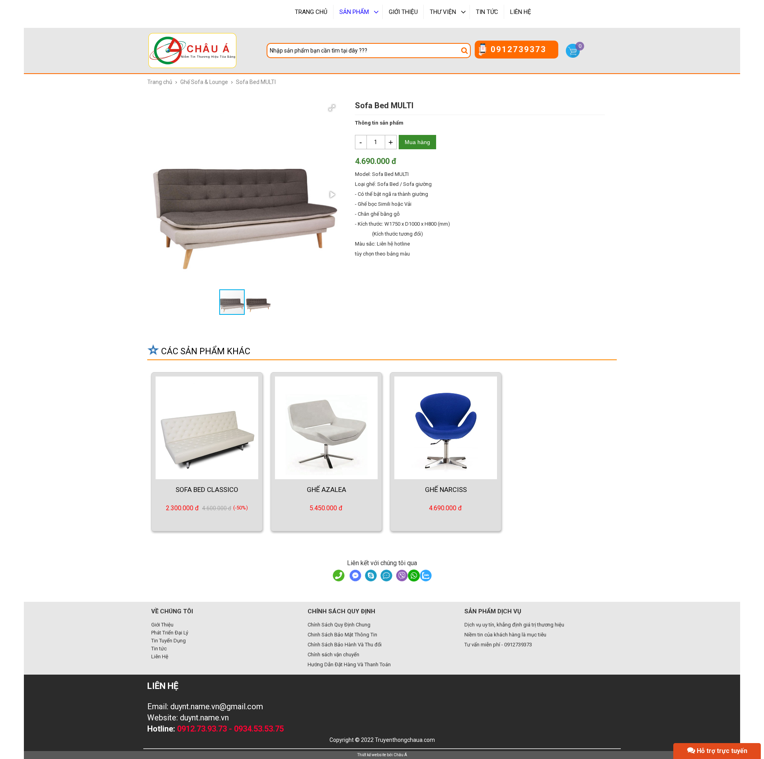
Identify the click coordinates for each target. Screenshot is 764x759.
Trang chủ (159, 82)
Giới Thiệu (162, 625)
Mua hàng (417, 142)
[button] (331, 107)
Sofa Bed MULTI (256, 82)
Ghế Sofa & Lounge (204, 82)
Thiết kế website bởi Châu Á (382, 755)
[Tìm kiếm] (465, 50)
